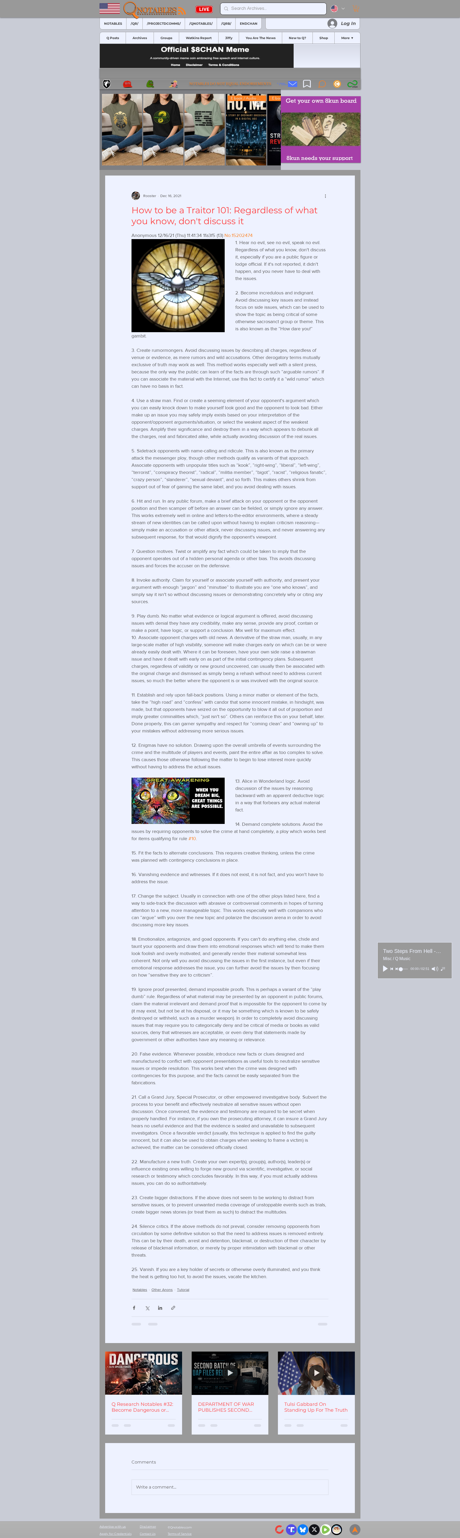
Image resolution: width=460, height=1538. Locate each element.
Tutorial (183, 1289)
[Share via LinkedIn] (160, 1307)
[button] (356, 8)
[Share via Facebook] (134, 1307)
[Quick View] (122, 129)
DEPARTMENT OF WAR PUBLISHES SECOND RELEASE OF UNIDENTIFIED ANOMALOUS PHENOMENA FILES (226, 1407)
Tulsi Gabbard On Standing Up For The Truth (316, 1407)
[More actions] (325, 196)
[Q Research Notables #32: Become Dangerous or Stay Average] (143, 1373)
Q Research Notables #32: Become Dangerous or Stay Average (142, 1407)
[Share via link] (173, 1307)
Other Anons (162, 1289)
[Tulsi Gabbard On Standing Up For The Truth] (316, 1373)
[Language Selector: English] (337, 8)
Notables (140, 1289)
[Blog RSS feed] (182, 11)
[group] (190, 130)
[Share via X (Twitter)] (147, 1307)
